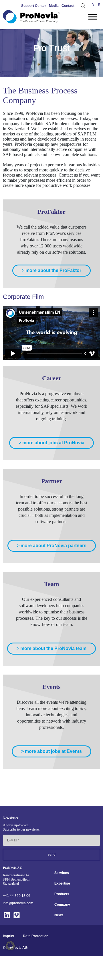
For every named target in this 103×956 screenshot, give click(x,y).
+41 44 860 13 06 (16, 896)
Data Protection (35, 936)
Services (61, 873)
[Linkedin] (7, 915)
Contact (68, 6)
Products (61, 894)
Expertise (62, 883)
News (59, 915)
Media (54, 6)
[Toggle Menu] (92, 16)
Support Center (33, 6)
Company (62, 905)
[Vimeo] (17, 915)
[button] (10, 945)
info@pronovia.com (18, 903)
